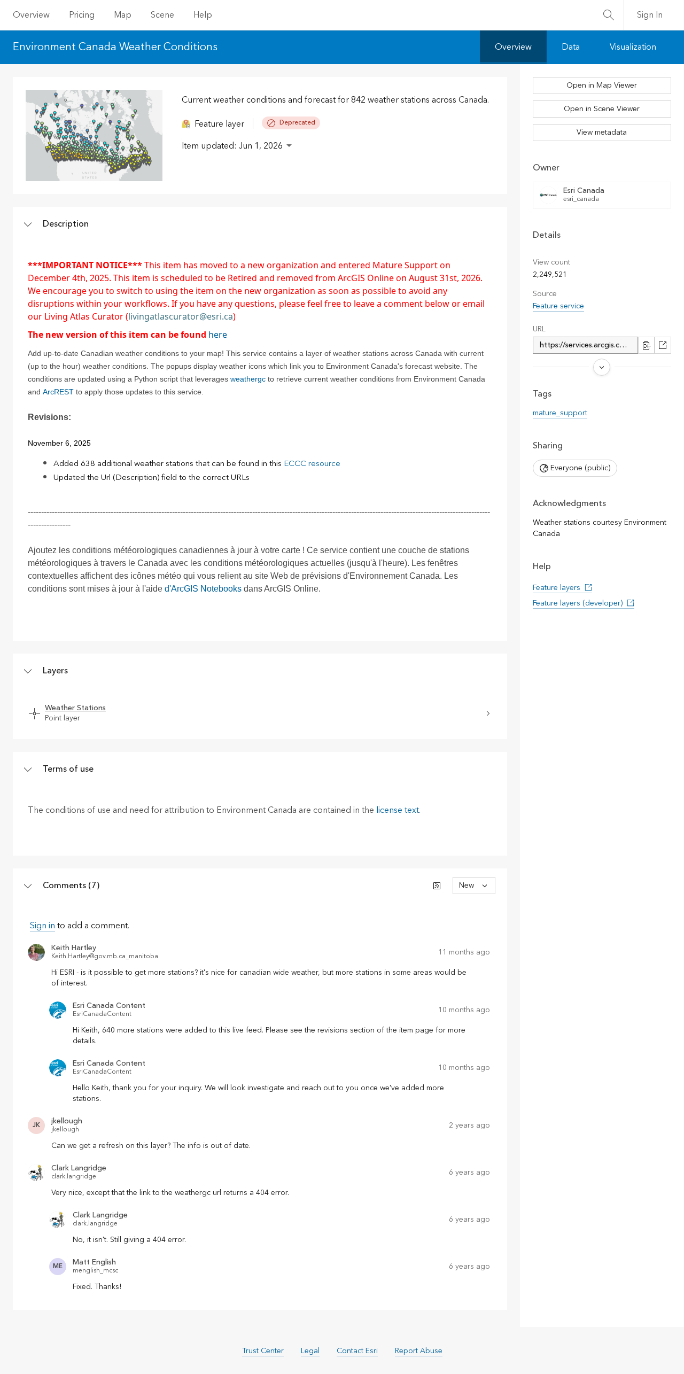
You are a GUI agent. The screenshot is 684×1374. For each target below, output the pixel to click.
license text (397, 810)
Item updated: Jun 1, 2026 (232, 145)
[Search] (609, 15)
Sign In (650, 14)
